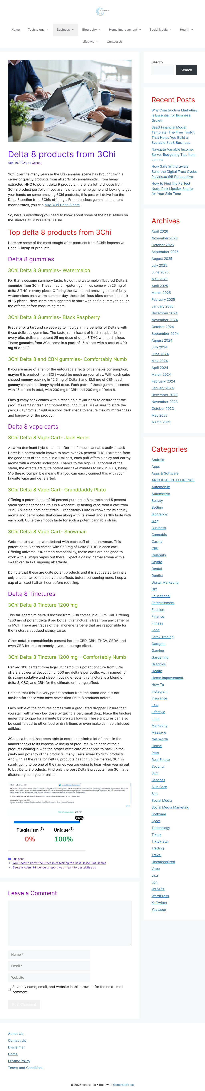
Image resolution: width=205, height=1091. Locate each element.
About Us (15, 1034)
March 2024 (161, 374)
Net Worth (160, 739)
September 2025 (165, 252)
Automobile (161, 487)
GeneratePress (124, 1085)
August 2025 (162, 259)
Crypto (157, 562)
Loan (156, 719)
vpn (154, 882)
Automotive (161, 494)
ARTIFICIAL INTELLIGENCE (173, 480)
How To (158, 685)
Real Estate (161, 760)
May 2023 (160, 415)
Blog (155, 521)
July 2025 (159, 265)
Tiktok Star (160, 841)
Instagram (160, 691)
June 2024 (160, 354)
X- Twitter (159, 903)
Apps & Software (165, 473)
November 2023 (165, 402)
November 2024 (165, 320)
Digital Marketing (165, 582)
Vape (156, 869)
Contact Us (115, 42)
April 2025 (160, 286)
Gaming (158, 651)
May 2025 (160, 279)
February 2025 (163, 300)
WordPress (160, 896)
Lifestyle (158, 712)
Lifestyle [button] (88, 42)
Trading (158, 848)
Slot (155, 794)
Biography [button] (89, 29)
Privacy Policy (19, 1061)
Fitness (157, 623)
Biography (160, 514)
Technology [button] (36, 29)
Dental (157, 569)
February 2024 (163, 381)
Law (155, 705)
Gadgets (158, 644)
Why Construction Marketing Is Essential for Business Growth (174, 115)
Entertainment (163, 603)
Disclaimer (16, 1047)
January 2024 (163, 388)
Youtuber (159, 910)
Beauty (157, 501)
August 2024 (162, 340)
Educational (161, 596)
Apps (156, 467)
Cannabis (159, 535)
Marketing (160, 726)
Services (158, 780)
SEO (155, 773)
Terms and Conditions (25, 1068)
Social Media (162, 801)
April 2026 (160, 231)
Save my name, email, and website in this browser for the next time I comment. (67, 989)
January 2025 (163, 306)
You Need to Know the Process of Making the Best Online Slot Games (59, 863)
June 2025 (160, 272)
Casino (157, 541)
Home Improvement (167, 678)
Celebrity (159, 555)
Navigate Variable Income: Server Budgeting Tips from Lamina (174, 154)
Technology (161, 828)
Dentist (157, 576)
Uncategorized (163, 862)
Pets (155, 753)
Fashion (158, 610)
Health (157, 671)
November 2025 (165, 238)
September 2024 (165, 334)
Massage (159, 732)
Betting (157, 507)
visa (155, 875)
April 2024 (160, 368)
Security (158, 766)
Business (18, 858)
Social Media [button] (159, 29)
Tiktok (156, 835)
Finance (158, 616)
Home (15, 29)
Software (159, 814)
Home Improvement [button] (123, 29)
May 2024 (160, 361)
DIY (154, 589)
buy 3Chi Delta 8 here (62, 205)
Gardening (160, 657)
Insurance (159, 698)
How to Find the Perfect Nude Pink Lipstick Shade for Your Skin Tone (172, 188)
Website (158, 889)
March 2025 (161, 293)
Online (157, 746)
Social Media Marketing (170, 807)
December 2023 (165, 395)
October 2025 (163, 245)
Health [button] (184, 29)
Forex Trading (163, 637)
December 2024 (165, 313)
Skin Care (159, 787)
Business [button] (63, 29)
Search (157, 62)
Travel (156, 855)
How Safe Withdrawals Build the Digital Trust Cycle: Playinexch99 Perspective (174, 171)
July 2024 (159, 347)
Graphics (159, 664)
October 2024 (163, 327)
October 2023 (163, 409)
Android (158, 460)
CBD (155, 548)
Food (156, 630)
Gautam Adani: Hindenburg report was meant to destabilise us (54, 867)
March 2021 (161, 422)
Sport (156, 821)
